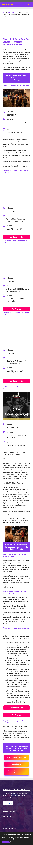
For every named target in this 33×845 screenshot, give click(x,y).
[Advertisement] (16, 28)
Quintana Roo (11, 12)
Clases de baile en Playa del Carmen (16, 772)
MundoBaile (7, 4)
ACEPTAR (5, 842)
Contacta (8, 803)
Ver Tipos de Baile (16, 237)
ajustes (15, 839)
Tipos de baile (16, 764)
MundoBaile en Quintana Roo (16, 757)
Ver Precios (16, 309)
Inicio (4, 12)
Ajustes (13, 842)
